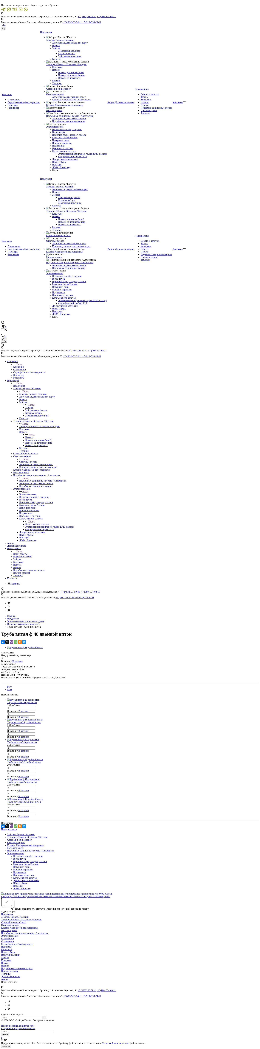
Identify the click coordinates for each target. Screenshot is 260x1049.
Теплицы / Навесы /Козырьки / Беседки (66, 64)
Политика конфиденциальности (17, 1025)
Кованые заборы (66, 53)
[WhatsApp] (15, 642)
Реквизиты (13, 107)
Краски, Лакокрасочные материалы (64, 105)
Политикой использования (115, 1043)
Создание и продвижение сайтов (18, 1028)
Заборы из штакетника (69, 56)
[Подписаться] (44, 1017)
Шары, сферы (59, 162)
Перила (144, 105)
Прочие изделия (149, 110)
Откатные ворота (55, 94)
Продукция (46, 32)
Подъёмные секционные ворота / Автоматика (69, 116)
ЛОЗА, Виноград (61, 167)
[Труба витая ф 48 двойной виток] (25, 647)
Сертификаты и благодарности (24, 102)
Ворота (56, 45)
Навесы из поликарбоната (71, 75)
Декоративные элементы (65, 159)
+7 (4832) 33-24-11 (72, 22)
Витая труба (58, 132)
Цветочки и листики (62, 148)
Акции (111, 102)
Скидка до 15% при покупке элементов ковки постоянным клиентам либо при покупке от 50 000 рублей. (55, 896)
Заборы (56, 48)
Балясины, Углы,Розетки (64, 137)
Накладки (57, 164)
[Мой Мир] (24, 642)
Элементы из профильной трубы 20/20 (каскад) (82, 154)
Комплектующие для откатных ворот (71, 99)
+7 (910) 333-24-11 (91, 22)
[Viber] (8, 607)
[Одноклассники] (20, 642)
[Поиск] (3, 28)
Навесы (56, 70)
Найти (5, 1034)
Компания (7, 94)
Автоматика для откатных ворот (69, 97)
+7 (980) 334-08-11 (106, 16)
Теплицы (57, 83)
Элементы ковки (54, 126)
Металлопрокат (54, 110)
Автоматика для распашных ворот (70, 42)
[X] (7, 642)
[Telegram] (8, 603)
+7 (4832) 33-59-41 (87, 16)
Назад (19, 364)
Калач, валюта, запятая (64, 151)
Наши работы (142, 89)
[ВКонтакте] (3, 642)
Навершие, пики (60, 140)
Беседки (56, 80)
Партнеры (13, 105)
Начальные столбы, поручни (67, 129)
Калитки (56, 59)
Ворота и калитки (150, 94)
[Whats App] (8, 610)
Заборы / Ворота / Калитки (60, 40)
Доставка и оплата (124, 102)
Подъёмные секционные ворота (68, 121)
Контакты (178, 102)
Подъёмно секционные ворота (156, 107)
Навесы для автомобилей (71, 72)
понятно (6, 1046)
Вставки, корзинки (62, 143)
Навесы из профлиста (69, 78)
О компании (14, 99)
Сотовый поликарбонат (58, 88)
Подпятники (58, 145)
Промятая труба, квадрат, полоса (69, 135)
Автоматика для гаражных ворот (69, 118)
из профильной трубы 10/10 (72, 156)
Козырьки (57, 67)
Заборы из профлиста (69, 51)
